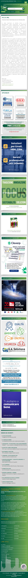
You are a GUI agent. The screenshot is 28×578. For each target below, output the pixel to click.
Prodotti (22, 11)
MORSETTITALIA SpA (6, 468)
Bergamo (4, 526)
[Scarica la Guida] (14, 222)
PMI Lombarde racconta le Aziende (10, 477)
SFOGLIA (19, 230)
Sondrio (16, 536)
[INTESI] (14, 256)
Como (3, 531)
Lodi (2, 538)
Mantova (16, 526)
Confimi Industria (5, 554)
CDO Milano (4, 556)
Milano (16, 528)
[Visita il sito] (7, 101)
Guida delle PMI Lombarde (8, 511)
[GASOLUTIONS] (14, 337)
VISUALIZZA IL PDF (11, 230)
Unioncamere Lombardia (6, 549)
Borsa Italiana (4, 559)
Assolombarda (4, 551)
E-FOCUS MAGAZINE (6, 435)
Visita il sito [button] (7, 105)
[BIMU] (14, 296)
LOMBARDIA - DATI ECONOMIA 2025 (10, 455)
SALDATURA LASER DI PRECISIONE (9, 447)
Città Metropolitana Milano (7, 547)
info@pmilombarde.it (14, 131)
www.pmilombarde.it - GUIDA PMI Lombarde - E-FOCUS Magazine (13, 460)
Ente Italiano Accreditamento (8, 560)
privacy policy (14, 576)
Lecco (3, 536)
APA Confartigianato (6, 557)
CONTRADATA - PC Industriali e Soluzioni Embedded (14, 443)
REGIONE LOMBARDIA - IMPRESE (9, 472)
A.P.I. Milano (4, 552)
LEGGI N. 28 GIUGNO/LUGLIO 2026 (14, 207)
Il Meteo (3, 544)
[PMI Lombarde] (4, 8)
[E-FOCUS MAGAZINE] (14, 192)
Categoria (13, 11)
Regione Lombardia (5, 546)
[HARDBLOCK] (14, 373)
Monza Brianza (18, 531)
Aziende (3, 11)
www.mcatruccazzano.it (7, 85)
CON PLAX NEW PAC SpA (7, 481)
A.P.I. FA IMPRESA (5, 464)
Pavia (16, 533)
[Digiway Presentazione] (14, 155)
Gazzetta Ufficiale (5, 562)
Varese (16, 538)
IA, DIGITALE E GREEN (6, 439)
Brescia (3, 528)
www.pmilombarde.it (11, 495)
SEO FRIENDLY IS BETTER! (7, 451)
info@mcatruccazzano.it (7, 84)
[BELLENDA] (14, 405)
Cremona (4, 533)
